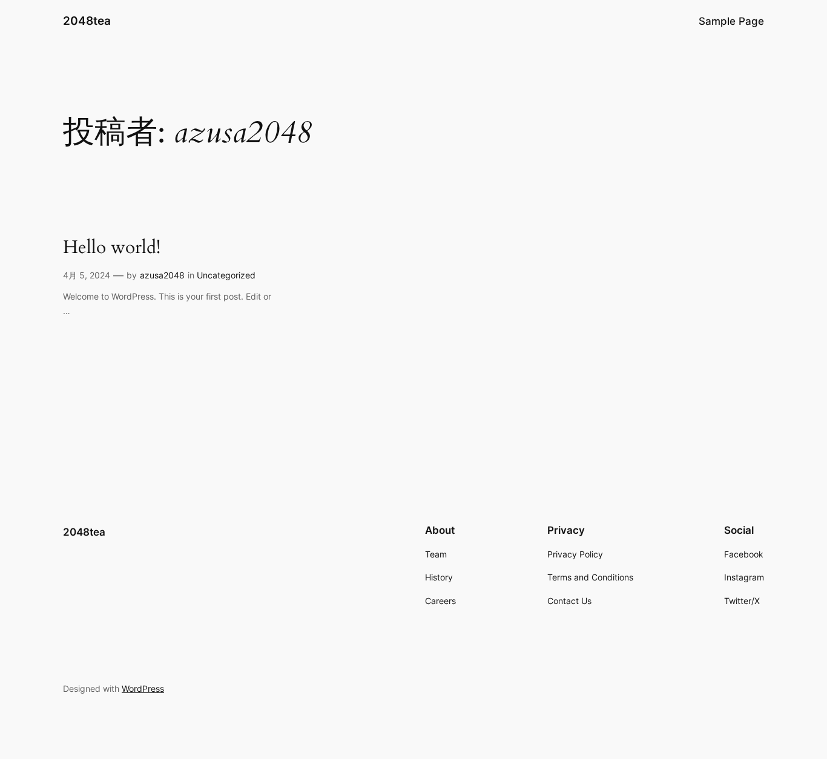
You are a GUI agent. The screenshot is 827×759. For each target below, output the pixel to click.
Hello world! (111, 248)
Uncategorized (226, 275)
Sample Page (731, 21)
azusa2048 (162, 275)
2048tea (87, 20)
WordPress (143, 688)
